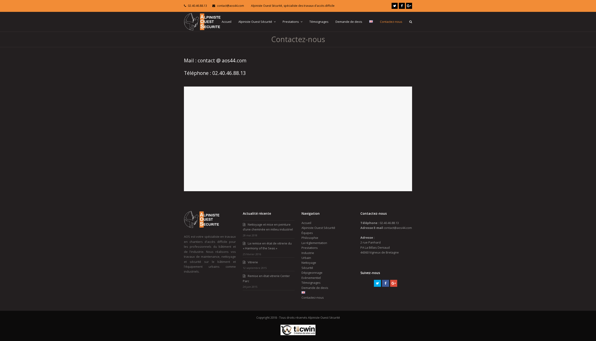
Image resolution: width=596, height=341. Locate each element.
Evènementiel (311, 278)
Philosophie (309, 238)
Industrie (307, 253)
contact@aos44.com (230, 6)
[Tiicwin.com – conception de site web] (298, 334)
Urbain (306, 258)
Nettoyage (308, 263)
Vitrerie (253, 262)
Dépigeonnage (311, 273)
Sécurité (307, 268)
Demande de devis (314, 288)
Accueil (306, 223)
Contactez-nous (312, 297)
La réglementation (314, 243)
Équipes (307, 233)
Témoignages (311, 283)
